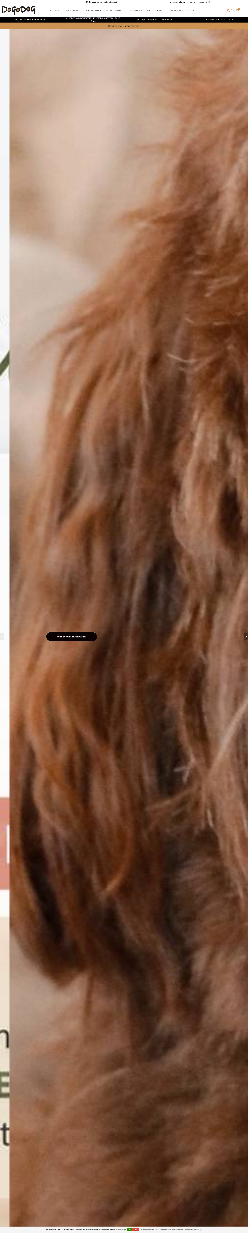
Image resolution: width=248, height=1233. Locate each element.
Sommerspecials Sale (182, 10)
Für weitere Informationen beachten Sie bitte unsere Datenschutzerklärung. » (171, 1230)
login (193, 2)
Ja (129, 1230)
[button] (2, 636)
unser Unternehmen (62, 636)
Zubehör (159, 10)
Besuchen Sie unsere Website (124, 26)
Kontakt (184, 2)
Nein (135, 1230)
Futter (53, 10)
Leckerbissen (92, 10)
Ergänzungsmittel (115, 10)
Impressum (175, 2)
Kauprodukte (71, 10)
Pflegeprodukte (139, 10)
